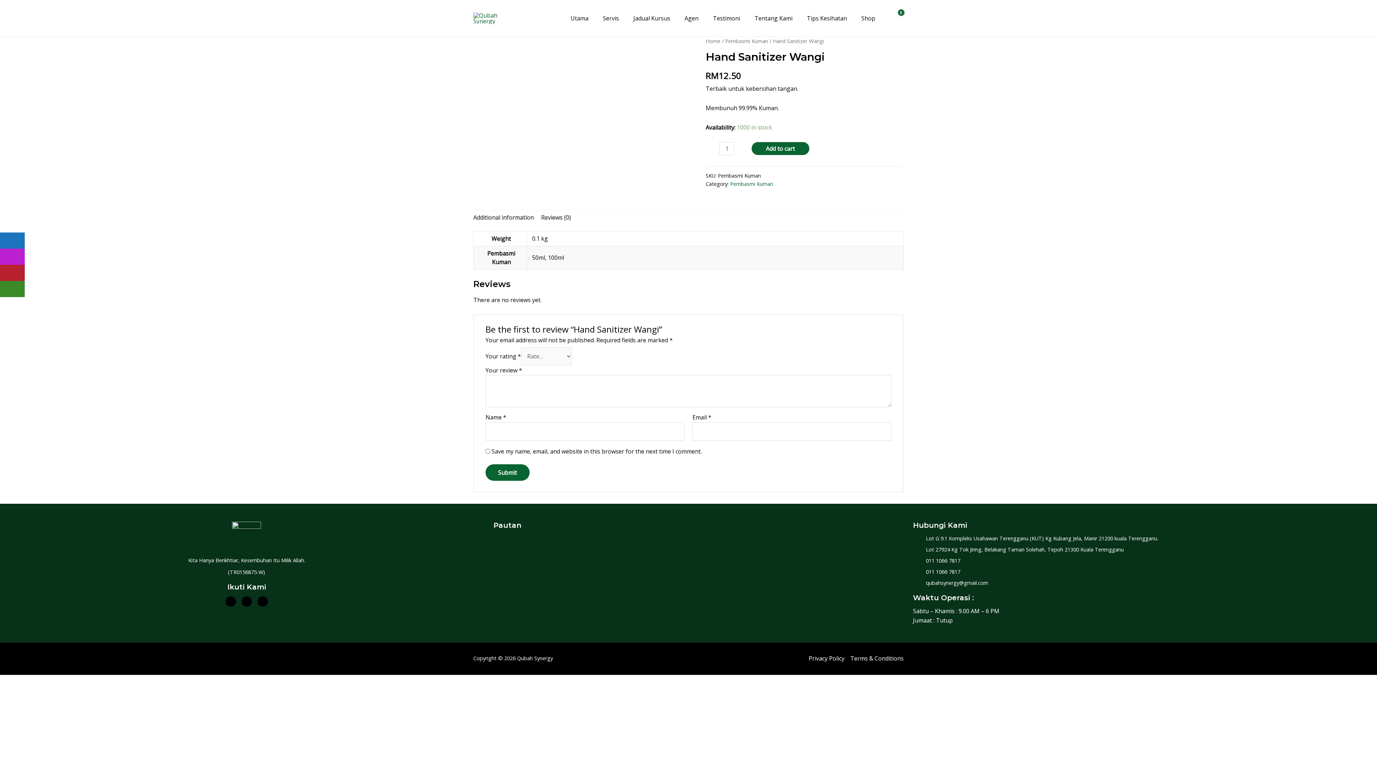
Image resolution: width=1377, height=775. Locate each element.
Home (713, 40)
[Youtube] (262, 601)
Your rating (503, 356)
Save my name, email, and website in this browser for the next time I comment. (597, 451)
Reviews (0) (556, 217)
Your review (504, 370)
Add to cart (780, 148)
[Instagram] (247, 601)
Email (701, 417)
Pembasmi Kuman (746, 40)
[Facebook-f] (231, 601)
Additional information (503, 217)
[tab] (503, 217)
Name (496, 417)
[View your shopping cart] (897, 18)
